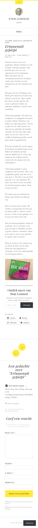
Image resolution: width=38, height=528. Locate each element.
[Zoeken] (19, 2)
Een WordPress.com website (19, 523)
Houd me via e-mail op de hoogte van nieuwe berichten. (19, 508)
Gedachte (17, 41)
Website (9, 482)
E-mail (9, 473)
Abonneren (26, 305)
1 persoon (16, 403)
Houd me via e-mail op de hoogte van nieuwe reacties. (19, 502)
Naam (9, 463)
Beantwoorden (11, 411)
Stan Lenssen (19, 18)
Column (8, 41)
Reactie (10, 433)
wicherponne (16, 386)
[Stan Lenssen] (19, 12)
